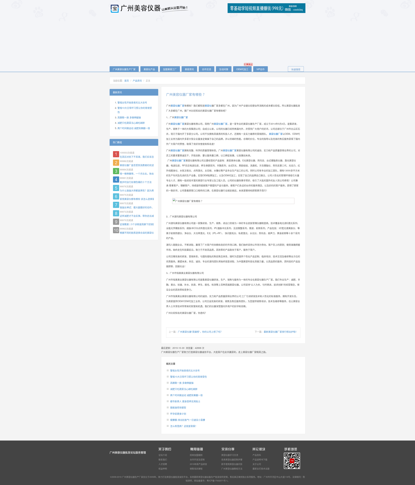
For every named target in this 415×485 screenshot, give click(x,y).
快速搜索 (295, 69)
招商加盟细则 (196, 454)
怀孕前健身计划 (178, 413)
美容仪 (208, 105)
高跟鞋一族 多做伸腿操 (182, 382)
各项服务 (251, 476)
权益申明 (163, 468)
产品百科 (257, 454)
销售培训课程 (196, 468)
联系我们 (163, 459)
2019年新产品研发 (198, 464)
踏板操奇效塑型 (178, 407)
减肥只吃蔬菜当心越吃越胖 (183, 389)
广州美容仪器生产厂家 (124, 69)
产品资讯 (137, 80)
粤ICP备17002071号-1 (217, 480)
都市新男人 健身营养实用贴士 (185, 401)
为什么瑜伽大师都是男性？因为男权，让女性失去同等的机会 (137, 190)
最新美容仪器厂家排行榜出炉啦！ (281, 331)
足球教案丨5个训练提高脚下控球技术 (137, 224)
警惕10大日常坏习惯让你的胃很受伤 (188, 376)
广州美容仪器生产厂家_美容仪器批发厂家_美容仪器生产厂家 (150, 8)
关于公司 (257, 464)
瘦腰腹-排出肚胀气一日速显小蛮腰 (187, 419)
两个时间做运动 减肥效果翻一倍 (186, 395)
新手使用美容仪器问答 (231, 464)
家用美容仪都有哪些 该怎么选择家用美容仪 (137, 198)
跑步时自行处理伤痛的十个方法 (136, 182)
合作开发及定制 (197, 459)
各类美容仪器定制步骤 (231, 459)
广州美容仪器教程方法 (231, 468)
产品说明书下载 (260, 459)
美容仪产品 (149, 69)
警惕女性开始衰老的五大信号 (185, 370)
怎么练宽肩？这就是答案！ (183, 426)
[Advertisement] (207, 41)
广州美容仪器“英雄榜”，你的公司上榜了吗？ (200, 331)
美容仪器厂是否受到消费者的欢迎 (137, 165)
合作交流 (206, 69)
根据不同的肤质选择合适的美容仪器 (137, 232)
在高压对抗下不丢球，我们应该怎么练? (137, 156)
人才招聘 (163, 464)
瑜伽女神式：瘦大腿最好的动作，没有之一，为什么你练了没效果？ (137, 207)
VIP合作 (260, 69)
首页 (126, 80)
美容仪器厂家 (177, 105)
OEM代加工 (242, 69)
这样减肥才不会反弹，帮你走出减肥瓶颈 (137, 215)
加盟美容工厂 (170, 69)
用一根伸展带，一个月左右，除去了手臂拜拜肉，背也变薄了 (137, 173)
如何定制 (223, 476)
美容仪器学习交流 (229, 454)
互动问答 (223, 69)
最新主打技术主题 (261, 468)
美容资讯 (189, 69)
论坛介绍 (163, 454)
